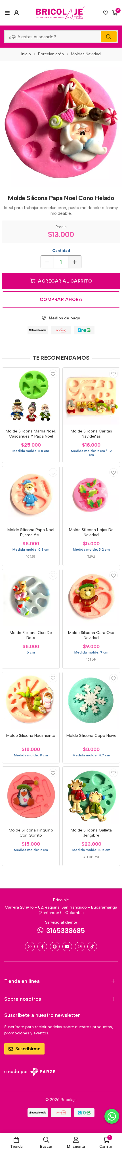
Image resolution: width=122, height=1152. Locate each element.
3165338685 (65, 930)
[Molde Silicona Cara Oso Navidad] (91, 597)
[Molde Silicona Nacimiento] (30, 700)
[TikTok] (92, 946)
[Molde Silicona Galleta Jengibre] (91, 795)
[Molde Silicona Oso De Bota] (30, 597)
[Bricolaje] (61, 13)
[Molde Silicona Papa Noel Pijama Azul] (30, 494)
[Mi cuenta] (16, 12)
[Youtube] (67, 946)
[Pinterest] (55, 946)
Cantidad (61, 250)
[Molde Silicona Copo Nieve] (91, 700)
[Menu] (7, 13)
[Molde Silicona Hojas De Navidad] (91, 494)
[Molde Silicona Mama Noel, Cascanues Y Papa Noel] (30, 396)
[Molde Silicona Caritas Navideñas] (91, 396)
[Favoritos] (105, 12)
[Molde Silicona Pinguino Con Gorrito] (30, 795)
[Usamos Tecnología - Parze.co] (29, 1072)
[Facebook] (42, 946)
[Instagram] (80, 946)
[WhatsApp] (30, 946)
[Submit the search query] (109, 36)
